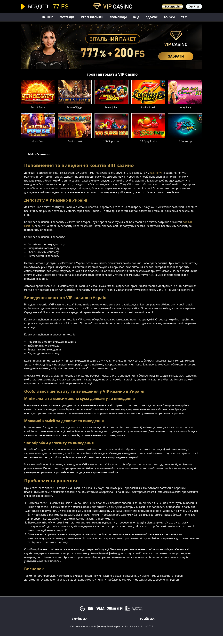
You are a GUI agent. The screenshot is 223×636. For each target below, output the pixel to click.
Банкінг (47, 17)
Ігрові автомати (92, 17)
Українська (79, 618)
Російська (147, 618)
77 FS (184, 17)
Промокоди (118, 17)
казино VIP (156, 172)
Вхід (136, 17)
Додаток (152, 17)
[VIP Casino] (112, 6)
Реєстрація (66, 17)
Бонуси (169, 17)
